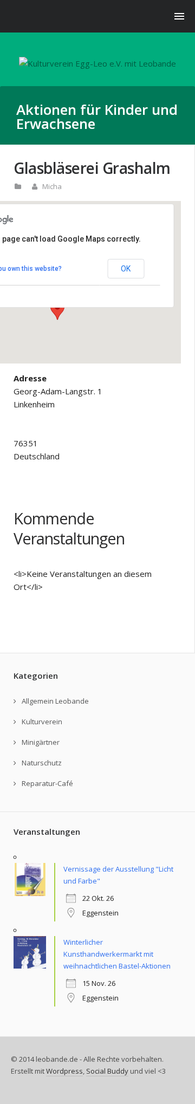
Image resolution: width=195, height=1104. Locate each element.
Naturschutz (42, 763)
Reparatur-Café (47, 783)
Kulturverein (42, 721)
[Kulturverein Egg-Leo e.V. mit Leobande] (97, 63)
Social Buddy (107, 1071)
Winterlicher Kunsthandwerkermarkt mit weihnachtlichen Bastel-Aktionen (117, 954)
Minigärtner (41, 742)
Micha (52, 186)
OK (126, 268)
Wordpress (64, 1071)
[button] (57, 310)
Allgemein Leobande (55, 701)
